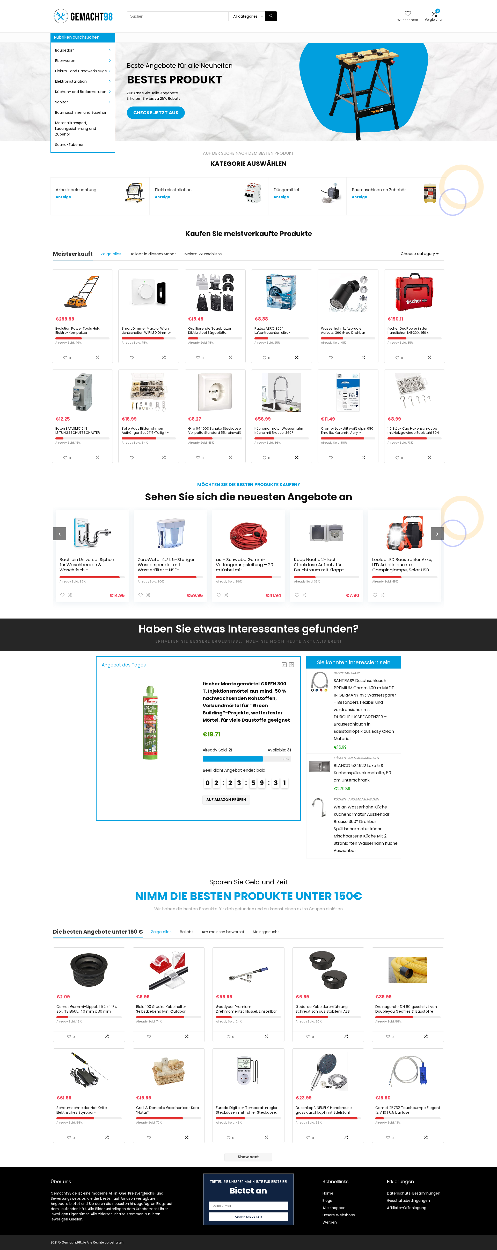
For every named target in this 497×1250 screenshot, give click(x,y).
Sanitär (61, 102)
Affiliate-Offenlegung (406, 1207)
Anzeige (63, 197)
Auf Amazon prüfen (226, 806)
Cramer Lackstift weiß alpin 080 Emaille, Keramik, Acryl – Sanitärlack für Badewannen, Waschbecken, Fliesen (347, 434)
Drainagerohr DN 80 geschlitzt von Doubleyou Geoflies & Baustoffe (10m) (406, 1011)
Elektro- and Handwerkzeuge (81, 71)
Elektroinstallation (71, 81)
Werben (330, 1222)
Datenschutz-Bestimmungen (413, 1193)
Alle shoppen (334, 1207)
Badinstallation (346, 673)
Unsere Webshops (339, 1215)
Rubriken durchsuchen (76, 37)
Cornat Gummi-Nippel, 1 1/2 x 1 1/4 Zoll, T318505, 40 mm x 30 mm (86, 1009)
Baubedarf (64, 50)
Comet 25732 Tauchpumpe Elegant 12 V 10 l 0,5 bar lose (407, 1110)
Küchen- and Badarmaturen (80, 91)
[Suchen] (271, 16)
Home (328, 1193)
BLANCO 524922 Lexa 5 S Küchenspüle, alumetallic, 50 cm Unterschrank (362, 773)
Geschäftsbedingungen (408, 1200)
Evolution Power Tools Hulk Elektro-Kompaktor (77, 330)
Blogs (327, 1200)
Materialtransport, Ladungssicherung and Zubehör (75, 128)
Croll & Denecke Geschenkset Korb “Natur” (167, 1110)
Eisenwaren (65, 60)
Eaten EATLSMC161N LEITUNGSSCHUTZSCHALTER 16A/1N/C (77, 432)
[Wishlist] (408, 14)
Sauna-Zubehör (69, 144)
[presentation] (59, 533)
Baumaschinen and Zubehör (80, 112)
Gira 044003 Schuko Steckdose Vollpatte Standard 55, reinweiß (214, 430)
